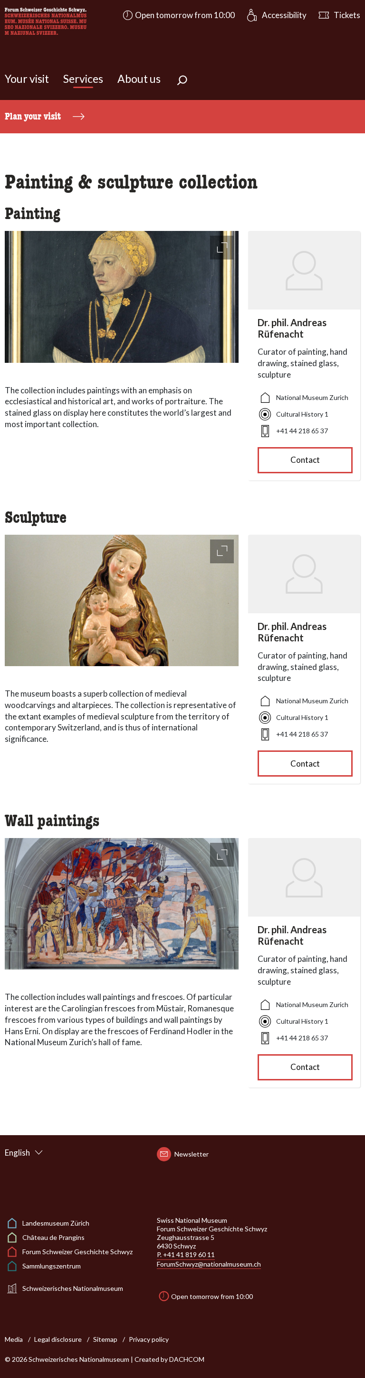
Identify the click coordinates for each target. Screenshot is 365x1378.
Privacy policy (149, 1339)
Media (14, 1339)
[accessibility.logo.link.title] (45, 20)
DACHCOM (186, 1359)
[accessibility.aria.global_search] (182, 81)
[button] (178, 15)
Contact (305, 460)
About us (139, 78)
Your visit (27, 78)
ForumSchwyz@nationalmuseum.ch (209, 1264)
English (17, 1153)
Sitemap (105, 1339)
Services (83, 78)
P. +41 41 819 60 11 (186, 1254)
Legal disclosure (58, 1339)
